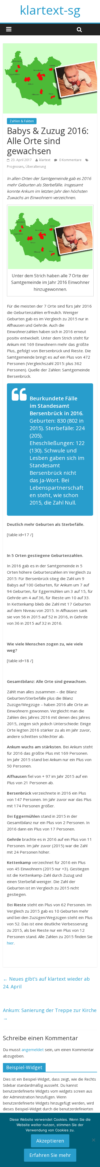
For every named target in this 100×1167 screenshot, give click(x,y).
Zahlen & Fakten (22, 121)
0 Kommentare (70, 160)
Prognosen (15, 166)
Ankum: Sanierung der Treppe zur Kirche (50, 1014)
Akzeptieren (50, 1140)
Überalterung (36, 166)
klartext (44, 160)
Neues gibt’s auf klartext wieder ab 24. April (46, 983)
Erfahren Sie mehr (50, 1155)
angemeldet (33, 1049)
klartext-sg (50, 10)
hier (10, 943)
